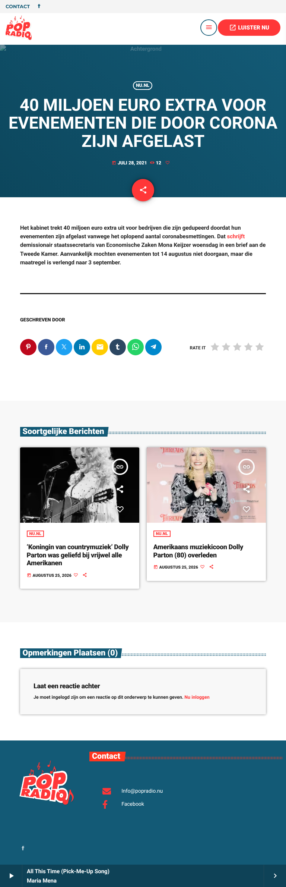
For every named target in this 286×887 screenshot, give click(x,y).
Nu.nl (142, 85)
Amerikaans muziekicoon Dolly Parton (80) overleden (198, 551)
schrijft (236, 236)
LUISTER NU (249, 27)
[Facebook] (39, 6)
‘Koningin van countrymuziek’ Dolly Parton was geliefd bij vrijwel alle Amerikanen (78, 555)
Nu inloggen (196, 697)
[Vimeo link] (19, 28)
